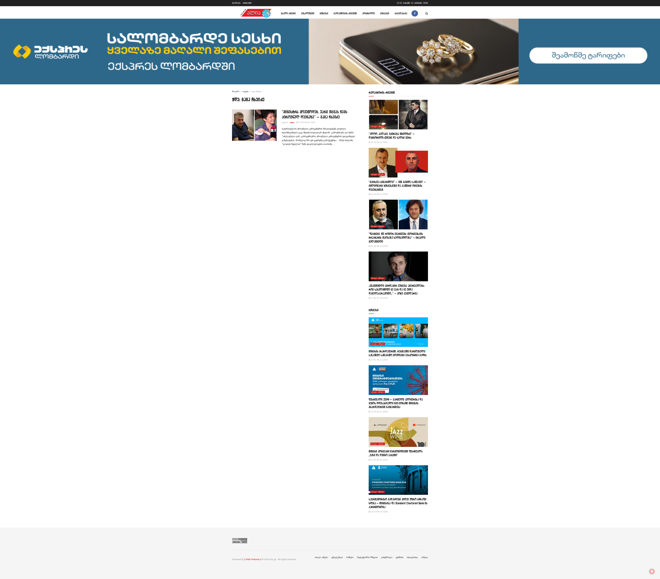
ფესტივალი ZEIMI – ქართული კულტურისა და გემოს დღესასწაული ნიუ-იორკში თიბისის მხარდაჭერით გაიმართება (396, 403)
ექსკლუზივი (307, 13)
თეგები (246, 91)
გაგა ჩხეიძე (256, 91)
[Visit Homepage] (256, 13)
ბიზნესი (324, 13)
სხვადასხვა (401, 13)
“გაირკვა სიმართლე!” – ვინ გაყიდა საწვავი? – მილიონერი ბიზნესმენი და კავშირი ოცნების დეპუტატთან (397, 185)
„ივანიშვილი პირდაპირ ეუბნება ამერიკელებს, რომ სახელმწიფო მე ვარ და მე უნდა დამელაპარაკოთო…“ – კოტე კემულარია (397, 289)
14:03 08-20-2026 (379, 460)
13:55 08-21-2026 (379, 360)
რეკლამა (236, 3)
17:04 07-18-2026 (379, 298)
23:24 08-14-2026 (379, 142)
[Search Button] (426, 13)
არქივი (424, 557)
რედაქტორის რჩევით (345, 13)
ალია (292, 122)
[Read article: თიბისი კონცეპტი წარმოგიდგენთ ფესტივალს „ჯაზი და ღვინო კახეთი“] (398, 432)
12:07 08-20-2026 (379, 512)
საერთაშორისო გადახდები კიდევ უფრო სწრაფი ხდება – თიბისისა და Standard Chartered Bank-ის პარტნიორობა (398, 503)
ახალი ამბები (288, 13)
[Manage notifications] (652, 571)
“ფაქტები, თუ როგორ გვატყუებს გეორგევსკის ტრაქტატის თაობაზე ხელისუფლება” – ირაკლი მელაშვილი (397, 237)
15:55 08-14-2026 (379, 194)
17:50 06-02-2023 (306, 122)
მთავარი (235, 91)
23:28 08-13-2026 (379, 246)
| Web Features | (253, 559)
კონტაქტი (247, 3)
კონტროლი (368, 13)
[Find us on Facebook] (414, 13)
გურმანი (384, 13)
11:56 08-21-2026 (379, 412)
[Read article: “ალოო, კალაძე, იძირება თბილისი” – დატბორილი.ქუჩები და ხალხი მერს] (398, 115)
